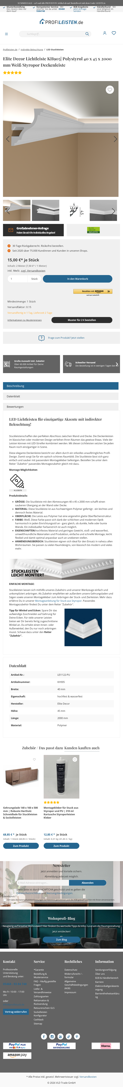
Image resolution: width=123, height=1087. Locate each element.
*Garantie (39, 969)
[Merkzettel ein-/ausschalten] (110, 90)
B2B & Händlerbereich (106, 977)
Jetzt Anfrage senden (80, 10)
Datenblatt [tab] (13, 396)
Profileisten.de (10, 49)
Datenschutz (70, 969)
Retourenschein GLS (44, 1007)
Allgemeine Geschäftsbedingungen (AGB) (76, 985)
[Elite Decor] (93, 230)
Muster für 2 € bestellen (82, 320)
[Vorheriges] (6, 140)
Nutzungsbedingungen (59, 893)
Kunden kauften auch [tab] (81, 747)
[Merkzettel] (114, 34)
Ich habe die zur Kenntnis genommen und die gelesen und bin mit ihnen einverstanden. (61, 899)
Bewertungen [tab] (15, 406)
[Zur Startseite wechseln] (61, 21)
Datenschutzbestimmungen (31, 899)
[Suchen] (87, 34)
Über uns (100, 973)
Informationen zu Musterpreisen (25, 320)
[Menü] (6, 34)
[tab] (60, 386)
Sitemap (38, 1023)
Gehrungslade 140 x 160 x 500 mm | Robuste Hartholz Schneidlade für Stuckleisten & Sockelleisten (20, 812)
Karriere (99, 981)
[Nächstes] (114, 140)
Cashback (39, 1019)
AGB (75, 899)
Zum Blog (61, 939)
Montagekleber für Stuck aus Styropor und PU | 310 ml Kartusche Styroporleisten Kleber (61, 812)
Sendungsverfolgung (105, 969)
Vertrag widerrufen (16, 1011)
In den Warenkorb (77, 278)
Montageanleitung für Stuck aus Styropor (58, 600)
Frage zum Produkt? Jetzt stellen (66, 337)
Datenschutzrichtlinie (28, 893)
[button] (92, 292)
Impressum (70, 992)
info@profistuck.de (13, 1004)
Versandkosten (88, 1076)
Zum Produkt (21, 846)
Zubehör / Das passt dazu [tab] (42, 747)
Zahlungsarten (41, 996)
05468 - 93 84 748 (15, 984)
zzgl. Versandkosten (33, 270)
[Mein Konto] (104, 34)
